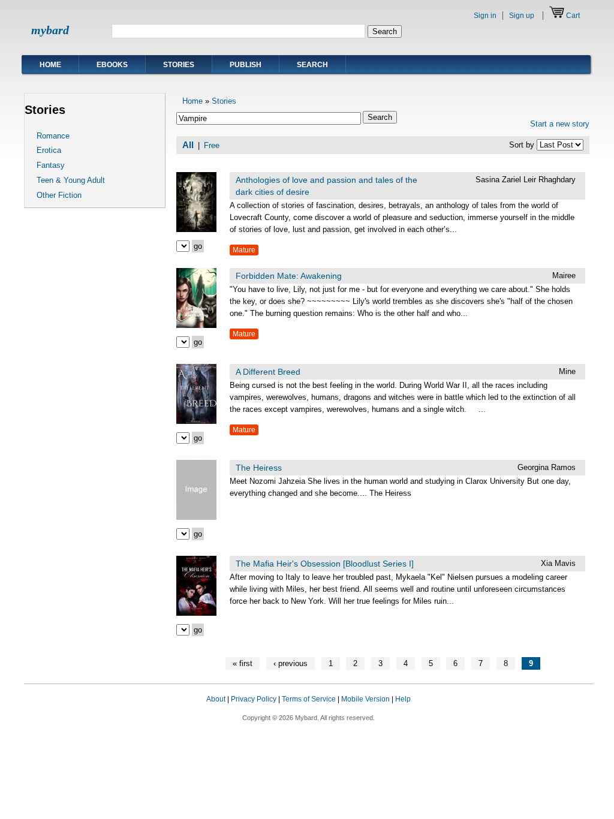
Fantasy (51, 165)
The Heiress (259, 467)
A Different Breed (268, 372)
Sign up (521, 15)
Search (312, 65)
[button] (570, 710)
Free (211, 145)
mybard (50, 30)
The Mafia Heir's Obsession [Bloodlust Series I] (325, 563)
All (188, 145)
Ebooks (112, 65)
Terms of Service (309, 699)
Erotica (49, 150)
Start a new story (559, 123)
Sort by (523, 144)
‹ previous (290, 663)
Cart (573, 15)
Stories (178, 65)
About (215, 699)
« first (242, 663)
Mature (244, 250)
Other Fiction (59, 195)
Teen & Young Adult (71, 180)
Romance (53, 135)
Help (403, 699)
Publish (245, 65)
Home (50, 65)
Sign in (485, 15)
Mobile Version (365, 699)
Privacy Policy (253, 699)
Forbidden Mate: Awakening (289, 276)
